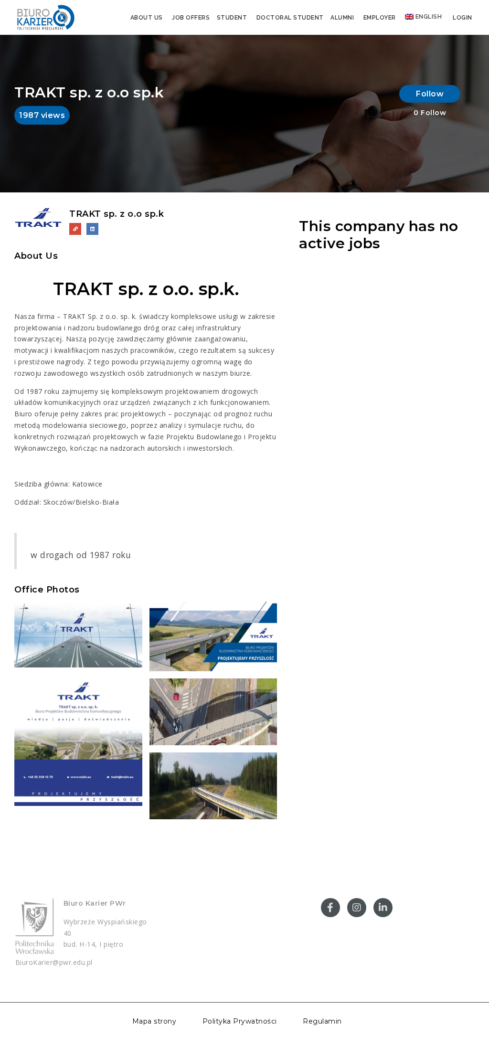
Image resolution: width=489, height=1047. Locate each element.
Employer (379, 17)
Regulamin (322, 1021)
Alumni (342, 17)
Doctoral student (290, 17)
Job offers (191, 17)
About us (146, 17)
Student (232, 17)
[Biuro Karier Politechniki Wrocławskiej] (45, 16)
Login (461, 17)
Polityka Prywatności (239, 1021)
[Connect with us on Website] (75, 229)
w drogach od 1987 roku (81, 555)
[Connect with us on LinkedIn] (92, 229)
